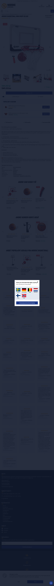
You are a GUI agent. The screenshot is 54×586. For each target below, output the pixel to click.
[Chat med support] (51, 583)
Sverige (18, 292)
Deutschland (24, 292)
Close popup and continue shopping (27, 303)
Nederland (36, 292)
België (30, 292)
